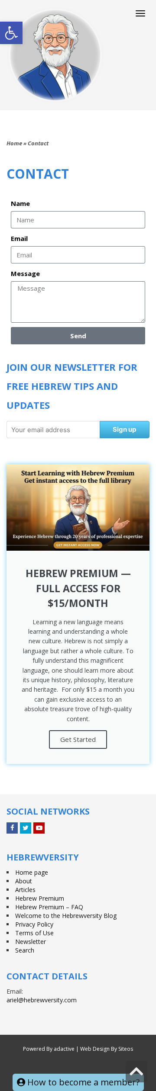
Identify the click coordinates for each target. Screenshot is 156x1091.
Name (20, 203)
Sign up (124, 429)
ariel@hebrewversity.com (41, 1000)
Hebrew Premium (39, 898)
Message (25, 273)
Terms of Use (34, 933)
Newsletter (30, 941)
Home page (31, 872)
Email (19, 238)
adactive (64, 1048)
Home (14, 143)
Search (24, 950)
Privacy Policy (34, 924)
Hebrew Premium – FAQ (49, 907)
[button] (11, 33)
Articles (25, 890)
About (23, 881)
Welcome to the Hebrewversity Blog (66, 915)
